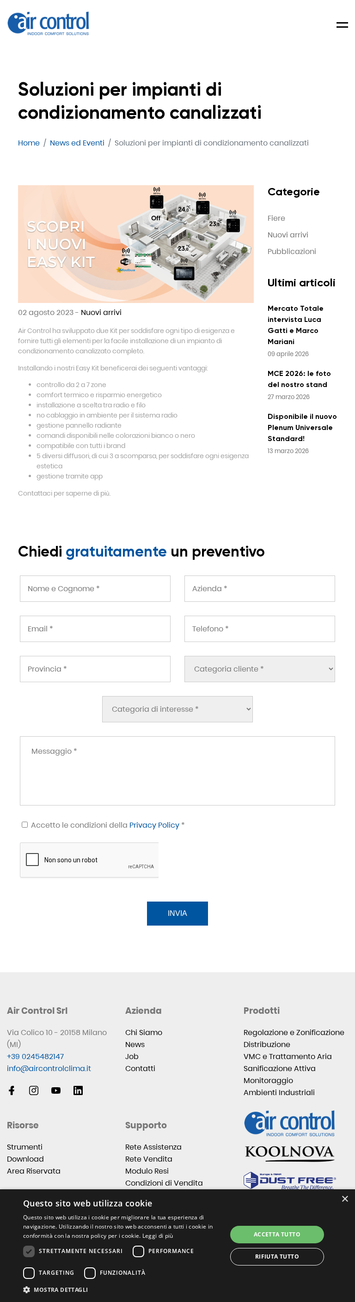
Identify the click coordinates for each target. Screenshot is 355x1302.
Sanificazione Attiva (280, 1068)
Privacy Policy (154, 825)
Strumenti (25, 1147)
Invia (177, 913)
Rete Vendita (148, 1159)
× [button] (344, 1199)
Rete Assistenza (153, 1147)
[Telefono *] (259, 629)
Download (25, 1159)
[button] (122, 1290)
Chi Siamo (143, 1032)
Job (132, 1056)
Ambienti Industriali (279, 1092)
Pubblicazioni (292, 251)
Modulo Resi (147, 1171)
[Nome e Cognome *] (95, 588)
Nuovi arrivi (101, 312)
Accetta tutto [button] (277, 1234)
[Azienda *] (259, 588)
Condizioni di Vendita (164, 1183)
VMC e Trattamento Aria (288, 1056)
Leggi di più (157, 1236)
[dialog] (177, 1245)
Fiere (276, 218)
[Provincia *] (95, 669)
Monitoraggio (268, 1080)
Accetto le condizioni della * (107, 825)
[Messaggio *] (177, 770)
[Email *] (95, 629)
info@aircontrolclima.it (49, 1068)
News (135, 1044)
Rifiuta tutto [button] (277, 1256)
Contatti (140, 1068)
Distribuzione (267, 1044)
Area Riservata (34, 1171)
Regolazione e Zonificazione (294, 1032)
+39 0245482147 (35, 1056)
